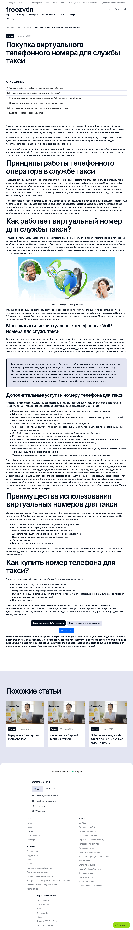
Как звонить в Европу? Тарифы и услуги (64, 737)
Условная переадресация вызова (94, 856)
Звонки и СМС (43, 904)
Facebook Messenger (45, 801)
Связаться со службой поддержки (48, 623)
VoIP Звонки (84, 823)
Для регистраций (45, 925)
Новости (30, 827)
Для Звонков (43, 900)
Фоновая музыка (86, 873)
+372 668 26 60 (51, 789)
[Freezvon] (20, 9)
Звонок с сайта (85, 861)
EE (37, 788)
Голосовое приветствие (90, 844)
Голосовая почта (86, 848)
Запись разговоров (87, 831)
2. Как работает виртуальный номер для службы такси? (33, 93)
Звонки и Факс (43, 913)
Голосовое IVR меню (88, 835)
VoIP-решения (33, 835)
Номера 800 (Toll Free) (47, 921)
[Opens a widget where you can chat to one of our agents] (121, 925)
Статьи (30, 831)
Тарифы (71, 14)
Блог (47, 3)
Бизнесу (10, 18)
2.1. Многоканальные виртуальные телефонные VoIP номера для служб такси (44, 98)
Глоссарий (31, 840)
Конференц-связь (87, 881)
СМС (39, 909)
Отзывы (55, 3)
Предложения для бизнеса (39, 868)
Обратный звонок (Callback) (91, 840)
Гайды (30, 823)
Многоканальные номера (90, 886)
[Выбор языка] (117, 9)
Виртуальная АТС (49, 14)
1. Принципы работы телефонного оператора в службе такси (35, 88)
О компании (32, 851)
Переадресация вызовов (90, 852)
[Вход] (124, 9)
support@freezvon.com (46, 795)
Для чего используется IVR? (114, 3)
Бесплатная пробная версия (40, 876)
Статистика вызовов (88, 865)
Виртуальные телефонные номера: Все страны (48, 880)
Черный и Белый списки (90, 869)
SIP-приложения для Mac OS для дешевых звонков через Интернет (107, 739)
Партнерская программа (38, 872)
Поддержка (36, 3)
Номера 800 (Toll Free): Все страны (42, 885)
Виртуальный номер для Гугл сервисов (23, 737)
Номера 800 (34, 14)
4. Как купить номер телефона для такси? (26, 113)
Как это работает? (91, 3)
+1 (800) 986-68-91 (14, 3)
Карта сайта (32, 889)
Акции (63, 3)
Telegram (40, 806)
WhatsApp (40, 811)
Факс (39, 917)
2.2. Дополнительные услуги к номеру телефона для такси (35, 103)
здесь (103, 381)
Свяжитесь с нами (69, 646)
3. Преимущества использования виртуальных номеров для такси (38, 108)
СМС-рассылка (86, 877)
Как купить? (74, 3)
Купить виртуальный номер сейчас (84, 623)
